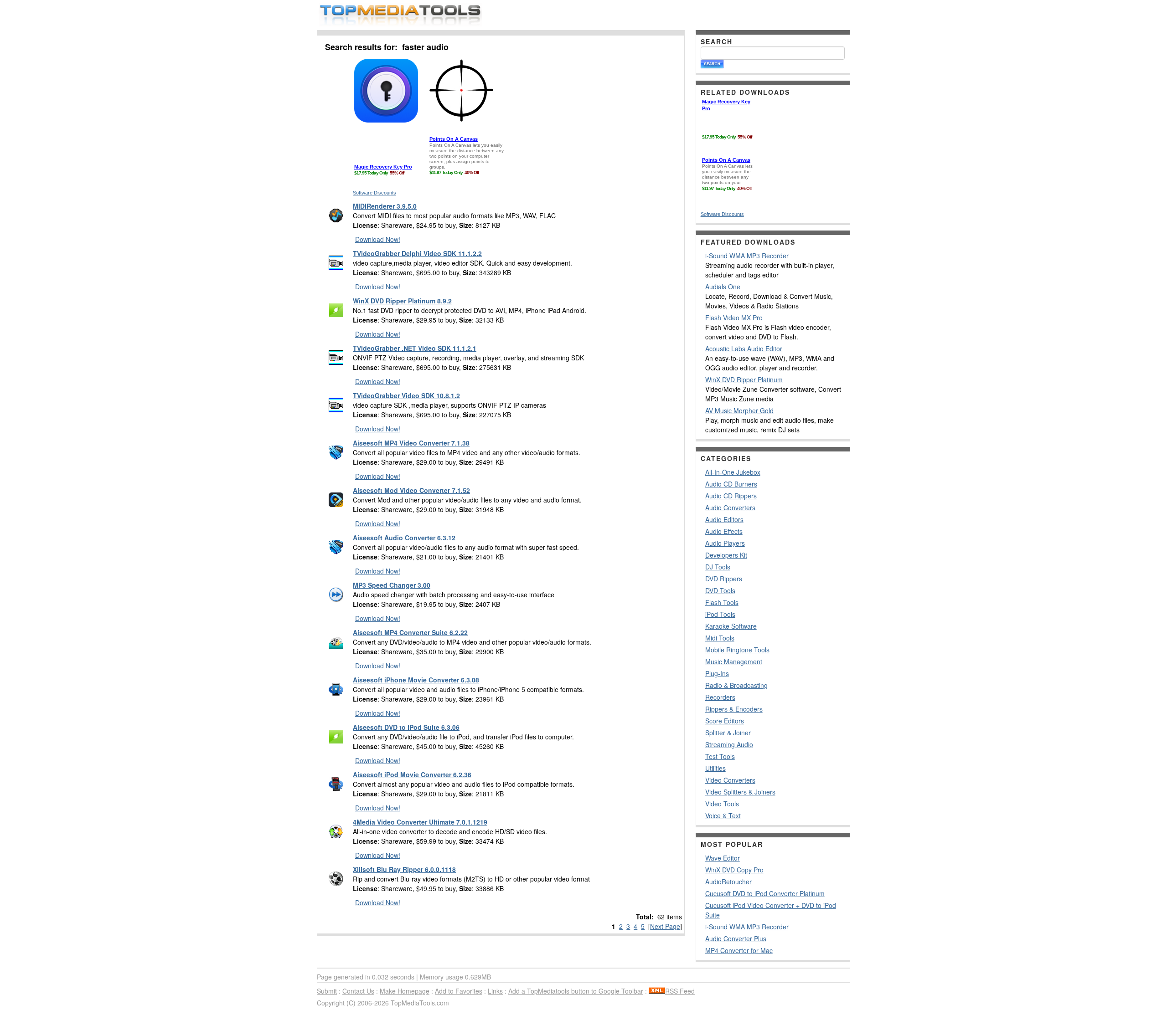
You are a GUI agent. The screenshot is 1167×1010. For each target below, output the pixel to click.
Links (495, 990)
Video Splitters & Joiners (740, 791)
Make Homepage (404, 990)
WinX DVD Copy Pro (734, 869)
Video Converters (730, 779)
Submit (327, 990)
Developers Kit (726, 554)
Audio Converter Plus (735, 938)
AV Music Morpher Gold (739, 410)
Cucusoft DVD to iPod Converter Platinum (765, 893)
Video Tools (722, 803)
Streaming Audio (729, 744)
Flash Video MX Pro (734, 317)
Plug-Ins (717, 673)
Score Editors (724, 720)
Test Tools (720, 756)
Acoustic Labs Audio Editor (743, 348)
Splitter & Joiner (728, 732)
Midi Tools (719, 637)
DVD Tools (720, 590)
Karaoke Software (731, 626)
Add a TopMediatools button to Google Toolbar (575, 990)
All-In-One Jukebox (732, 472)
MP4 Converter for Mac (739, 950)
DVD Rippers (723, 578)
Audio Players (725, 543)
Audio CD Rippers (731, 495)
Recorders (720, 697)
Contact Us (358, 990)
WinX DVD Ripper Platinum (744, 379)
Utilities (715, 768)
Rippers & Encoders (734, 708)
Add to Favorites (458, 990)
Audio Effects (724, 531)
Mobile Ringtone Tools (737, 649)
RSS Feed (680, 990)
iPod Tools (720, 614)
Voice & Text (723, 815)
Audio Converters (730, 507)
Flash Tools (721, 602)
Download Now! (377, 239)
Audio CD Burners (731, 483)
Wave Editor (722, 857)
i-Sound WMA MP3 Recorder (747, 255)
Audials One (722, 286)
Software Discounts (374, 192)
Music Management (733, 661)
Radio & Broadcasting (736, 685)
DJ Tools (717, 566)
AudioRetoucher (728, 881)
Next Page (665, 926)
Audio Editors (724, 519)
